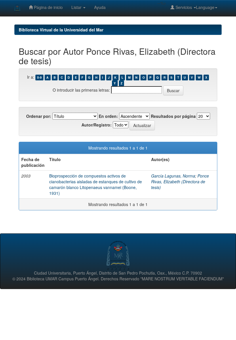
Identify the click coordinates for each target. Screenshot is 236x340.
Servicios (183, 7)
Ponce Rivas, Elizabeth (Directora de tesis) (180, 181)
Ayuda (100, 7)
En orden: (108, 116)
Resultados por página (173, 116)
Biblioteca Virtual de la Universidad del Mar (61, 30)
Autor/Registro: (96, 125)
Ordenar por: (38, 116)
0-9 (39, 77)
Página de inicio (48, 7)
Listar (77, 7)
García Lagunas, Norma (173, 176)
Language (205, 7)
